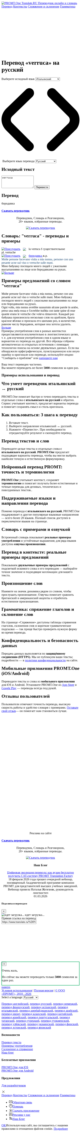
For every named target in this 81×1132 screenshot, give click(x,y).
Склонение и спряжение (17, 1049)
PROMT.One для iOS (15, 1067)
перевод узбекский (14, 1024)
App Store (68, 684)
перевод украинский (40, 1024)
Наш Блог (18, 1119)
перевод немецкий (65, 1003)
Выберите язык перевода (18, 161)
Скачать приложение (25, 1110)
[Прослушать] (11, 249)
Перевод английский (15, 1003)
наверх (6, 987)
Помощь (17, 1106)
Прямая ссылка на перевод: (19, 918)
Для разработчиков (14, 1085)
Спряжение (43, 6)
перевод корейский (14, 1017)
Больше (6, 327)
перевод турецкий (27, 1020)
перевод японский (39, 1027)
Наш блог (8, 1052)
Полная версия (43, 990)
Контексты (20, 6)
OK (4, 1125)
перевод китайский (59, 1014)
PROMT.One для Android (18, 1070)
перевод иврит (11, 1014)
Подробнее (61, 1128)
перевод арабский (66, 1010)
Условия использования (17, 990)
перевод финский (66, 1024)
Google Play (9, 688)
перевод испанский (43, 1007)
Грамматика (67, 6)
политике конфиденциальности (45, 660)
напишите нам (48, 358)
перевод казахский (34, 1014)
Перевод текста (11, 1042)
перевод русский (41, 1003)
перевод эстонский (14, 1027)
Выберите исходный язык (18, 79)
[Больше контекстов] (8, 272)
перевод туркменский (55, 1020)
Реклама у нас (21, 1114)
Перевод (7, 6)
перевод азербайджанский (36, 1010)
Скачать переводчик (16, 210)
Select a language (12, 997)
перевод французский (16, 1007)
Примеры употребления (17, 1045)
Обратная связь (22, 1102)
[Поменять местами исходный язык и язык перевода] (40, 157)
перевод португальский (43, 1017)
